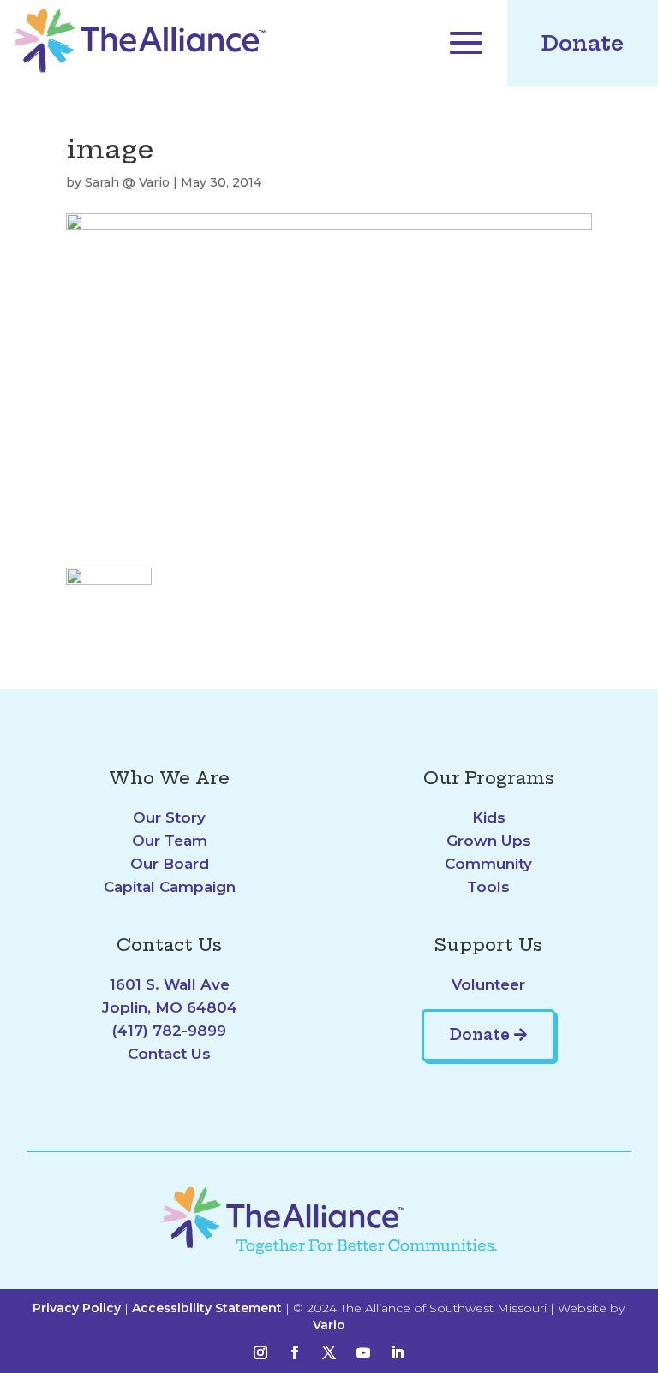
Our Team (169, 840)
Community (488, 863)
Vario (329, 1325)
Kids (488, 817)
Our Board (169, 863)
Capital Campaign (170, 886)
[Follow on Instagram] (260, 1352)
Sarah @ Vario (127, 182)
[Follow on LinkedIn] (397, 1352)
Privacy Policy (77, 1308)
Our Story (169, 817)
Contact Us (169, 1053)
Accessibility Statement (207, 1308)
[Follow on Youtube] (363, 1352)
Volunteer (488, 984)
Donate (582, 43)
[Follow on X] (329, 1352)
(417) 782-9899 (169, 1030)
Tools (488, 886)
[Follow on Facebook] (294, 1352)
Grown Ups (488, 840)
